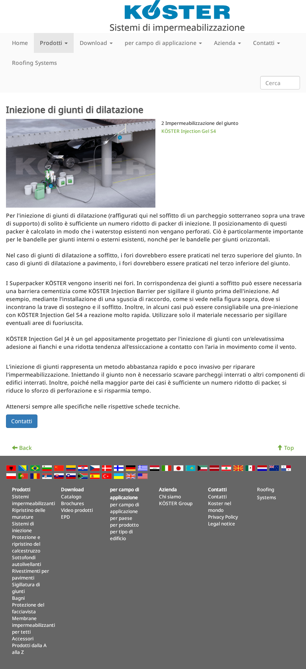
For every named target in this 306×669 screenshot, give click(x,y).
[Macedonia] (239, 467)
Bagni (18, 598)
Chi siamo (170, 496)
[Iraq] (155, 467)
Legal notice (221, 523)
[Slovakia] (60, 475)
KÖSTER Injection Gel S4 (188, 131)
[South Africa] (84, 475)
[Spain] (96, 475)
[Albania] (12, 467)
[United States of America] (143, 475)
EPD (65, 516)
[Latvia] (215, 467)
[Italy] (167, 467)
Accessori (22, 638)
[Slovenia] (72, 475)
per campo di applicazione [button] (161, 43)
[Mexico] (251, 467)
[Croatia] (84, 467)
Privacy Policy (223, 516)
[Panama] (287, 467)
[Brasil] (36, 467)
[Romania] (36, 475)
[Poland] (12, 475)
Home (20, 43)
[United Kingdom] (131, 475)
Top (288, 447)
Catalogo (71, 496)
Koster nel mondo (219, 506)
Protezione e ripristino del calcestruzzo (26, 544)
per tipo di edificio (121, 534)
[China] (60, 467)
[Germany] (131, 467)
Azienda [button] (225, 43)
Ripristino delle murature (28, 513)
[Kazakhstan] (191, 467)
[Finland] (120, 467)
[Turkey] (108, 475)
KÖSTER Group (175, 503)
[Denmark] (108, 467)
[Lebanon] (227, 467)
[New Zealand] (275, 467)
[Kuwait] (203, 467)
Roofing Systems (34, 62)
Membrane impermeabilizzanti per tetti (33, 625)
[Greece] (143, 467)
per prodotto (124, 524)
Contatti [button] (264, 43)
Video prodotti (77, 510)
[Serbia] (48, 475)
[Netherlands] (263, 467)
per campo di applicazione (124, 507)
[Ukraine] (120, 475)
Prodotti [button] (52, 43)
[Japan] (179, 467)
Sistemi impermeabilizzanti (33, 499)
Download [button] (94, 43)
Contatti (217, 496)
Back (25, 447)
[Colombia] (72, 467)
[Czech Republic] (96, 467)
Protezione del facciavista (28, 608)
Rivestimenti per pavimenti (30, 574)
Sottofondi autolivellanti (26, 560)
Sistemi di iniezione (23, 526)
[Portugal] (24, 475)
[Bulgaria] (48, 467)
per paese (121, 518)
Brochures (72, 503)
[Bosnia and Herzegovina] (24, 467)
